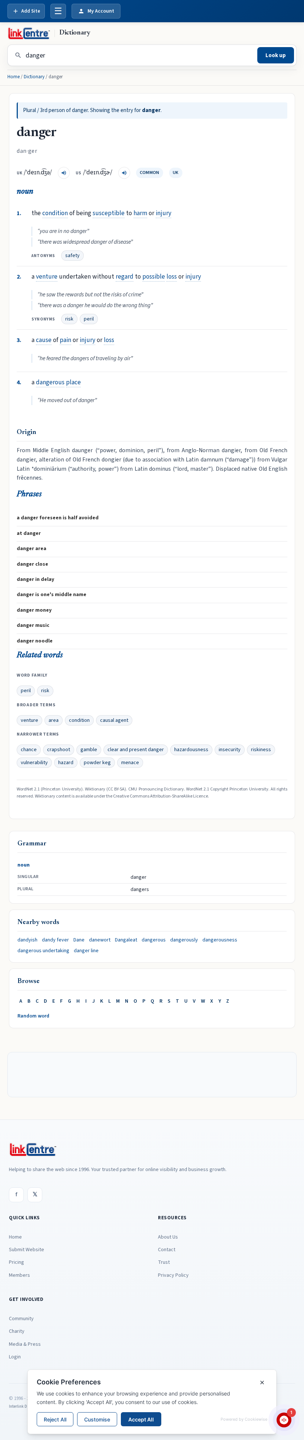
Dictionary (34, 76)
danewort (99, 940)
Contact (166, 1249)
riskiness (261, 749)
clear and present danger (136, 749)
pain (65, 340)
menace (130, 762)
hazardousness (191, 749)
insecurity (230, 749)
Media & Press (25, 1344)
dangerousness (219, 940)
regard (124, 276)
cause (44, 340)
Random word (33, 1016)
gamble (88, 749)
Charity (16, 1331)
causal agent (114, 720)
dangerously (184, 940)
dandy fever (55, 940)
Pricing (16, 1262)
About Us (168, 1237)
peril (89, 319)
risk (69, 319)
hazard (65, 762)
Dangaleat (126, 940)
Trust (164, 1262)
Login (15, 1357)
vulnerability (34, 762)
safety (72, 255)
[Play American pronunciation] (124, 173)
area (54, 720)
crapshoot (58, 749)
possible (153, 276)
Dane (79, 940)
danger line (86, 950)
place (73, 382)
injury (163, 213)
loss (171, 276)
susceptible (109, 213)
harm (140, 213)
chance (29, 749)
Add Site (30, 11)
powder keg (97, 762)
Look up (275, 55)
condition (55, 213)
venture (46, 276)
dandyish (27, 940)
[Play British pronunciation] (64, 173)
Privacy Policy (173, 1275)
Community (21, 1318)
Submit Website (26, 1249)
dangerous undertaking (43, 950)
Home (13, 76)
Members (19, 1275)
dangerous (50, 382)
